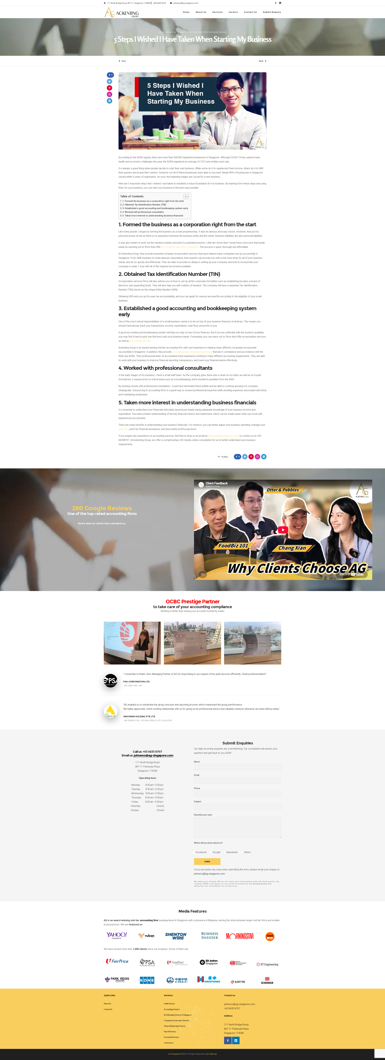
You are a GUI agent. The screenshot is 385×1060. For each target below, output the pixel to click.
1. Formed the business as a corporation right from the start (153, 201)
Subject (197, 801)
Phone (197, 788)
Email (196, 775)
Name (197, 762)
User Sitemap (211, 1054)
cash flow (124, 429)
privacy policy (260, 884)
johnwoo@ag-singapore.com (223, 435)
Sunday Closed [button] (147, 810)
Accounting (171, 32)
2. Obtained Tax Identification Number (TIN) (144, 204)
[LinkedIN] (280, 3)
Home (161, 32)
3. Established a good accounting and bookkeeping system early (155, 208)
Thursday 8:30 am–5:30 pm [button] (147, 797)
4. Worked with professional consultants (143, 212)
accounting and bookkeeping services (192, 351)
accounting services (140, 340)
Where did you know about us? (208, 843)
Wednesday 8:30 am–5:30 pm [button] (147, 793)
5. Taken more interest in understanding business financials (152, 215)
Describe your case (203, 815)
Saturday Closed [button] (147, 806)
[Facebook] (276, 3)
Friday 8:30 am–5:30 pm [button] (147, 801)
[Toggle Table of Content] (184, 196)
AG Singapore (174, 1054)
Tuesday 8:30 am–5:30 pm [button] (147, 789)
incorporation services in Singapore (180, 247)
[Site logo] (121, 12)
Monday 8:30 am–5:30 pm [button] (147, 785)
